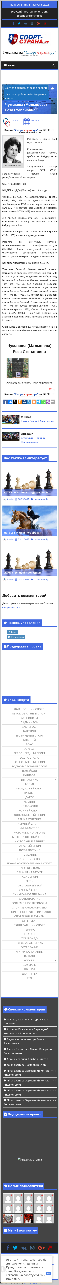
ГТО (29, 978)
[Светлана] (38, 1208)
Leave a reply (41, 499)
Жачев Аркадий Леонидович (23, 572)
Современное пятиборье (29, 903)
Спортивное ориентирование (29, 912)
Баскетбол (29, 726)
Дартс (29, 797)
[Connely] (28, 1208)
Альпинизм (29, 718)
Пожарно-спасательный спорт (29, 863)
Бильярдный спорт (29, 735)
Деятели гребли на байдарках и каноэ (26, 96)
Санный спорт (29, 890)
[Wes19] (8, 1218)
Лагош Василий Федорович (22, 532)
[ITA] (18, 1218)
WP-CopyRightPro (32, 1283)
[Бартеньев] (38, 1218)
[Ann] (18, 1208)
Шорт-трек (29, 973)
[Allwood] (8, 1198)
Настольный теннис (29, 841)
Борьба (29, 748)
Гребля (29, 793)
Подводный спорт (29, 859)
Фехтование (29, 947)
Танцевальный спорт (29, 925)
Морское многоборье (29, 832)
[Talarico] (38, 1198)
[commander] (49, 1208)
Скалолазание (29, 898)
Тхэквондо (29, 938)
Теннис (29, 929)
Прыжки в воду (29, 868)
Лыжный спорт (29, 823)
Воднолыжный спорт (29, 762)
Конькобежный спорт (29, 815)
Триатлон (29, 934)
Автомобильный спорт (29, 713)
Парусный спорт (29, 845)
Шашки (29, 969)
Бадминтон (29, 722)
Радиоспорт (29, 876)
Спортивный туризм (29, 916)
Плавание (29, 854)
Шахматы (29, 965)
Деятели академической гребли (26, 87)
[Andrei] (49, 1218)
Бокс (29, 744)
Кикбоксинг (29, 806)
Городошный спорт (29, 788)
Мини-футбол (29, 828)
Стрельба (28, 920)
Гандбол (29, 775)
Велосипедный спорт (29, 753)
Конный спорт (29, 810)
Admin (15, 120)
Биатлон (29, 731)
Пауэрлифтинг (29, 850)
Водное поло (29, 757)
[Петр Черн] (8, 1208)
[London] (18, 1198)
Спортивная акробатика (29, 907)
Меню (11, 65)
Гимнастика (29, 779)
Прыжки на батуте (29, 872)
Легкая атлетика (29, 819)
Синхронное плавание (29, 894)
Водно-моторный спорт (29, 766)
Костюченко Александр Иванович (26, 492)
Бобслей (29, 740)
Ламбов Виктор (38, 1059)
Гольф (29, 784)
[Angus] (28, 1198)
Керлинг (29, 801)
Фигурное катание (29, 951)
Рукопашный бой (29, 885)
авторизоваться (11, 607)
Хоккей (29, 960)
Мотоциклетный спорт (29, 837)
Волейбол (29, 771)
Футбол (29, 956)
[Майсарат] (28, 1218)
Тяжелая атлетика (29, 942)
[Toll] (49, 1198)
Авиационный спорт (28, 709)
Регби (29, 881)
